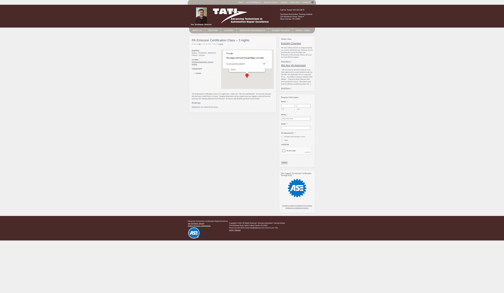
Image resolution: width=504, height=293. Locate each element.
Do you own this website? (235, 64)
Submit (284, 163)
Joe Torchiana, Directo (196, 223)
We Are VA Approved (293, 65)
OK (264, 64)
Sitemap (238, 230)
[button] (247, 75)
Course (220, 44)
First (282, 109)
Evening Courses (291, 43)
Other (286, 140)
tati (199, 44)
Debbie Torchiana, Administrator (199, 226)
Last (298, 109)
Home (231, 230)
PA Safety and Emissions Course (294, 136)
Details (233, 69)
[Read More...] (286, 61)
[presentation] (296, 151)
